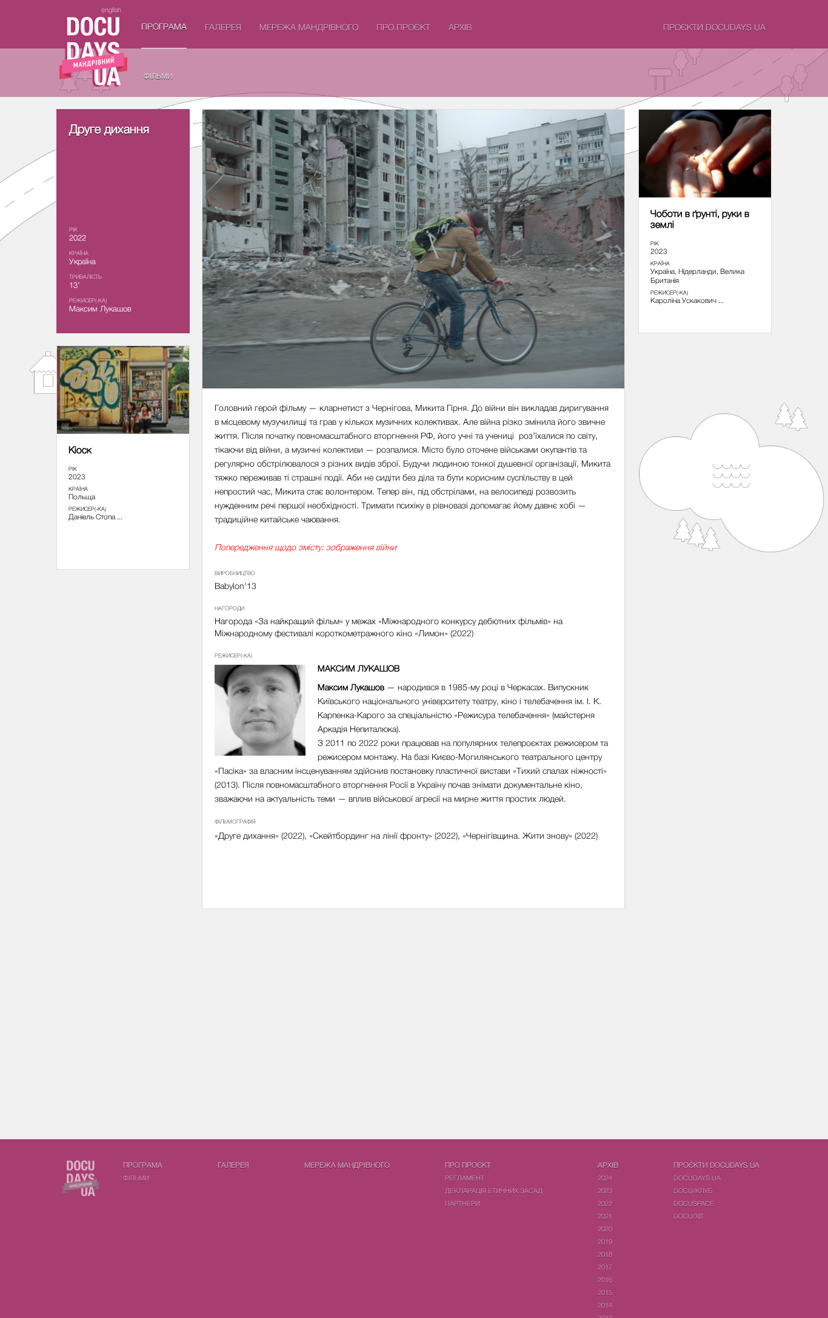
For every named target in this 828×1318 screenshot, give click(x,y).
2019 (605, 1241)
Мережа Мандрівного (308, 27)
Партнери (462, 1203)
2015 (605, 1292)
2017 (605, 1267)
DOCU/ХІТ (688, 1216)
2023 (605, 1190)
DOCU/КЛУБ (692, 1190)
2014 (605, 1305)
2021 (605, 1216)
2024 (605, 1178)
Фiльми (158, 76)
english (111, 9)
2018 (605, 1254)
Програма (164, 26)
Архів (460, 27)
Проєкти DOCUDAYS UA (714, 27)
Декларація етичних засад (494, 1190)
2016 (605, 1279)
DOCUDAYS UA (697, 1178)
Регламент (464, 1178)
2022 (605, 1203)
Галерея (223, 27)
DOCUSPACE (693, 1203)
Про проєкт (403, 27)
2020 (605, 1229)
